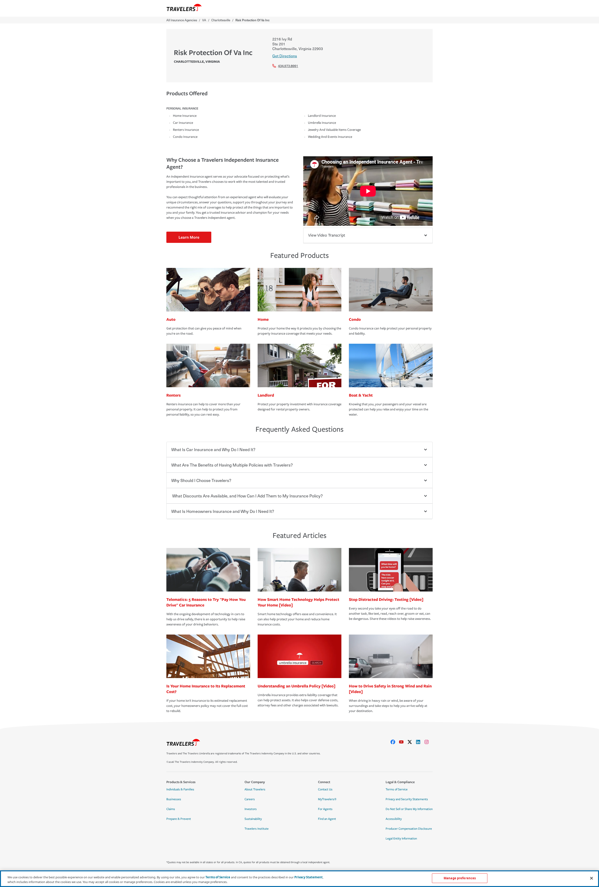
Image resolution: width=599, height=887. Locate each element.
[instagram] (428, 742)
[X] (411, 742)
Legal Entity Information (401, 838)
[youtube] (403, 742)
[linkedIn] (420, 742)
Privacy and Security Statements (407, 799)
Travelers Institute (257, 829)
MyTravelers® (327, 799)
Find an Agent (327, 819)
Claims (170, 809)
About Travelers (255, 789)
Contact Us (325, 789)
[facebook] (395, 742)
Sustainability (253, 819)
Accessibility (394, 819)
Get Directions (284, 55)
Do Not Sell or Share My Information (409, 809)
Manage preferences (460, 878)
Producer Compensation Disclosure (409, 829)
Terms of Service (397, 789)
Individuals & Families (180, 789)
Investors (251, 809)
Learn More (189, 237)
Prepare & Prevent (178, 819)
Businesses (173, 799)
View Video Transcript (326, 235)
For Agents (325, 809)
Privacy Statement (308, 877)
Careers (250, 799)
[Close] (591, 878)
